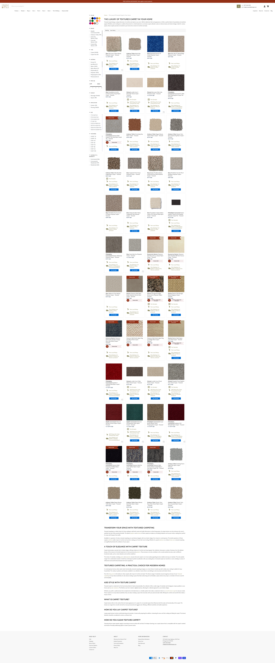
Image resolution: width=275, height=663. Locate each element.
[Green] (92, 21)
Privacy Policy (117, 645)
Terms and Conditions (118, 643)
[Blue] (95, 18)
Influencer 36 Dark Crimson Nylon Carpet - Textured (113, 423)
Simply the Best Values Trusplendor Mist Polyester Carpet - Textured (133, 214)
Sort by (107, 30)
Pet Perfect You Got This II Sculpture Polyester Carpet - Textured (176, 174)
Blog (139, 645)
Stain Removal (141, 643)
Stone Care (140, 641)
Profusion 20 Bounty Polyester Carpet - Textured (114, 256)
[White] (97, 23)
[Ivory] (95, 21)
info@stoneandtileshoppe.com (250, 7)
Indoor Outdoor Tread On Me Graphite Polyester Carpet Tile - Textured (176, 214)
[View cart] (268, 6)
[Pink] (99, 21)
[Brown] (97, 18)
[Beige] (90, 18)
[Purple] (90, 23)
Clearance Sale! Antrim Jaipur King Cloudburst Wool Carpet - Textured (134, 339)
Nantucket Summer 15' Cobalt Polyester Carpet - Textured (154, 55)
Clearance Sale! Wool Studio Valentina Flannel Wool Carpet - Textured (133, 295)
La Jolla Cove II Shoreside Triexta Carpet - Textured (132, 94)
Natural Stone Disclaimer (144, 639)
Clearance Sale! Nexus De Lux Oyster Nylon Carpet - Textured (155, 256)
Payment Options (93, 645)
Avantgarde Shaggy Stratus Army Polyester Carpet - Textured (155, 295)
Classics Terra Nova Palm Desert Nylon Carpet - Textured (155, 504)
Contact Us (91, 649)
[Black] (92, 18)
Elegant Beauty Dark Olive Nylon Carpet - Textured (134, 504)
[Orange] (97, 21)
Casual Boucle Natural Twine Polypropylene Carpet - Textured (155, 423)
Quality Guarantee (118, 641)
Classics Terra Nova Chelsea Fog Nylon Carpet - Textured (176, 135)
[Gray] (90, 21)
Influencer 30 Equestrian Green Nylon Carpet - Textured (134, 423)
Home (105, 15)
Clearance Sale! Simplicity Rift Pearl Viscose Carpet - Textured (176, 256)
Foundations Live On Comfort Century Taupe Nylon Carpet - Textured (113, 94)
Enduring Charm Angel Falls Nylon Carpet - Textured (176, 465)
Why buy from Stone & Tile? (120, 639)
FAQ (90, 639)
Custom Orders (92, 647)
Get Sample (114, 68)
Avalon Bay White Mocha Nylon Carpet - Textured (133, 55)
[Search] (239, 6)
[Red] (92, 23)
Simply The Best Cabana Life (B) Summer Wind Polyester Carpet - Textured (155, 174)
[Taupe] (95, 23)
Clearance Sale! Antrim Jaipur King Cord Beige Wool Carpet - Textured (155, 339)
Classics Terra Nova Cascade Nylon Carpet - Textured (175, 504)
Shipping (91, 641)
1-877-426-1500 (247, 5)
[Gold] (99, 18)
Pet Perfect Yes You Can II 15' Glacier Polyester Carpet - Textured (113, 214)
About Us (116, 647)
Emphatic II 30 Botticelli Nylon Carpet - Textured (176, 423)
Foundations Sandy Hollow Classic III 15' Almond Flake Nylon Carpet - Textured (155, 214)
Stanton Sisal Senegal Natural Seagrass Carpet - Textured (175, 295)
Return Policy (92, 643)
